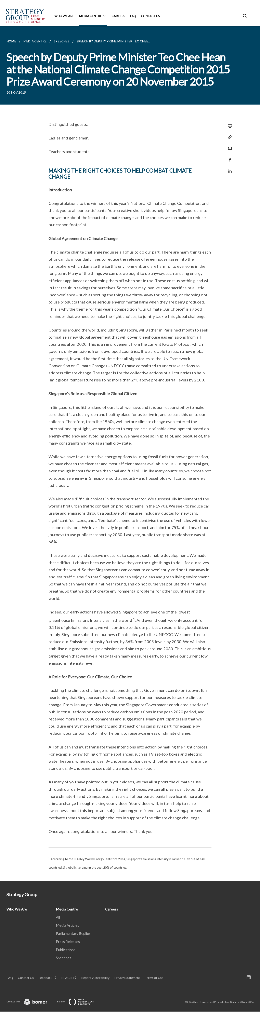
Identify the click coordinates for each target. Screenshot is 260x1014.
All (58, 917)
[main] (130, 453)
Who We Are (64, 16)
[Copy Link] (229, 137)
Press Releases (68, 941)
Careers (118, 16)
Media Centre (90, 16)
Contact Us (150, 16)
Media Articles (67, 925)
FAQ (133, 16)
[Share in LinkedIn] (229, 169)
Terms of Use (154, 977)
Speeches (63, 958)
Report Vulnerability (95, 977)
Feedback (45, 977)
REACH (66, 977)
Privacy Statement (127, 977)
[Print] (229, 126)
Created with (13, 1001)
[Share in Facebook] (229, 157)
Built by (61, 1001)
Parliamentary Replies (73, 933)
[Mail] (229, 146)
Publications (65, 949)
